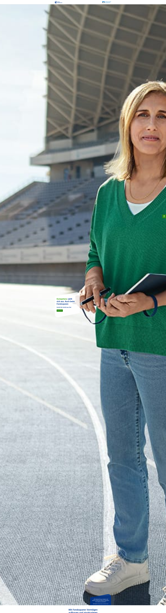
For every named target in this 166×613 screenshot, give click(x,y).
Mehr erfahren (59, 310)
